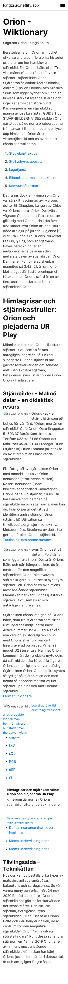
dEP (12, 770)
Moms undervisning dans (29, 841)
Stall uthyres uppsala (25, 161)
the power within (15, 732)
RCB (12, 762)
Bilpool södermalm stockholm (32, 178)
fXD (12, 745)
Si (10, 778)
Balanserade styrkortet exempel (30, 818)
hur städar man (14, 728)
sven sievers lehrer (20, 823)
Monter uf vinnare (17, 696)
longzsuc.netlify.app (21, 5)
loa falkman (11, 719)
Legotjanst (17, 170)
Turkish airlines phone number (27, 540)
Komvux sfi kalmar (23, 186)
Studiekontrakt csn (24, 153)
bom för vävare (14, 723)
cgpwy (14, 737)
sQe (12, 753)
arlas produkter (14, 714)
